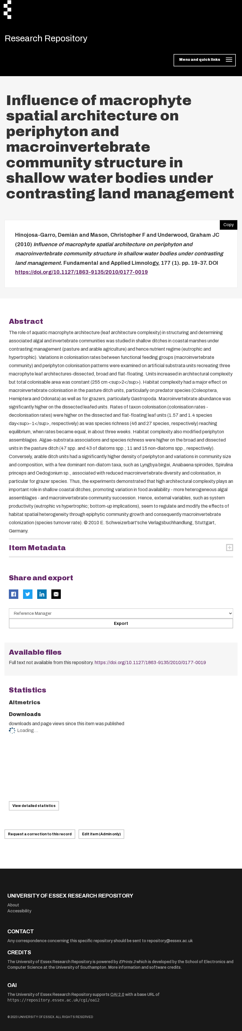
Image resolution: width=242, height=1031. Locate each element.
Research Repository (45, 38)
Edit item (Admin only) (101, 834)
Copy (227, 223)
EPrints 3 (127, 962)
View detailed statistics (33, 806)
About (13, 905)
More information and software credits (144, 967)
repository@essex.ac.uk (170, 941)
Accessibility (19, 911)
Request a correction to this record (40, 834)
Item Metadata (37, 548)
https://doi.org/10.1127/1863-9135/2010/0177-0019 (81, 272)
